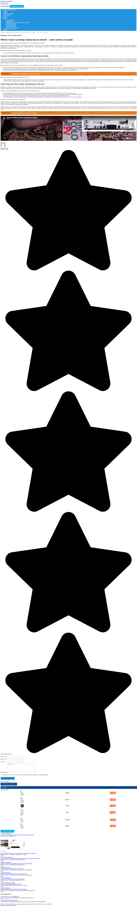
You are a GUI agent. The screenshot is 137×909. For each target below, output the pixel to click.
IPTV (4, 18)
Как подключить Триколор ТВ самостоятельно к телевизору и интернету (18, 853)
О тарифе (113, 792)
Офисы (5, 30)
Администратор (4, 148)
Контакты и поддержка (9, 29)
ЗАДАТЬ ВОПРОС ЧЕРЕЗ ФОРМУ (9, 900)
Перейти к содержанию (6, 1)
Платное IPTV (9, 21)
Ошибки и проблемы (8, 13)
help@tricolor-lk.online (6, 897)
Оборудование (6, 14)
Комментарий (4, 772)
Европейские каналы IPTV (12, 27)
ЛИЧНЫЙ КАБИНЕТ (16, 6)
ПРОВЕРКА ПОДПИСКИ (8, 784)
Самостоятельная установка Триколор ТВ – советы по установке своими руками (20, 858)
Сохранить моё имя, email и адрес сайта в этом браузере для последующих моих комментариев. (25, 774)
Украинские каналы (11, 25)
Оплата (5, 11)
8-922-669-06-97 (15, 896)
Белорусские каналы (11, 26)
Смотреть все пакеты (7, 831)
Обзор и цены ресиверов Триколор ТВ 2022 (11, 884)
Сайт (2, 761)
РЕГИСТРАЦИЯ (5, 6)
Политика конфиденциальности (8, 905)
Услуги (5, 16)
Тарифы (5, 12)
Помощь (5, 17)
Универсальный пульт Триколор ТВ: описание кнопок (14, 889)
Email (2, 759)
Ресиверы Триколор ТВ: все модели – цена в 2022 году (14, 873)
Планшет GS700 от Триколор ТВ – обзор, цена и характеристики (16, 863)
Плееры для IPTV (10, 20)
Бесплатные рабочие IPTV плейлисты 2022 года (18, 22)
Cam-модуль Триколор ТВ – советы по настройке (13, 878)
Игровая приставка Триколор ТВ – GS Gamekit (12, 868)
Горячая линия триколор (9, 9)
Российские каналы (11, 23)
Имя (2, 756)
